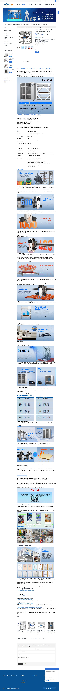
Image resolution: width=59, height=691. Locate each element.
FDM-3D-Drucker (24, 638)
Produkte (24, 4)
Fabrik (40, 4)
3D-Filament (6, 45)
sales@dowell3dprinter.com (10, 82)
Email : (4, 677)
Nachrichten (30, 4)
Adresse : (4, 675)
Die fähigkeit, (37, 37)
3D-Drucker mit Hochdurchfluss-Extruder (17, 24)
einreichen (20, 663)
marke (36, 33)
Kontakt (4, 673)
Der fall (36, 4)
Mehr (11, 56)
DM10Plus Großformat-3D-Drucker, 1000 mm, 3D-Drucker (11, 65)
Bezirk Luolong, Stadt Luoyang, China (11, 675)
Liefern (23, 675)
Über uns (53, 4)
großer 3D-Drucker (31, 638)
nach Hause (4, 24)
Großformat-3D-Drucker (7, 30)
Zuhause (18, 4)
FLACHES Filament (7, 41)
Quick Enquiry (57, 669)
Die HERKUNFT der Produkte (39, 34)
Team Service (24, 677)
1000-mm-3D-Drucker (39, 638)
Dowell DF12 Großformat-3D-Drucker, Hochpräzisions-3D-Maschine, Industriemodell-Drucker (11, 54)
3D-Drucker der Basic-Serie (8, 43)
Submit (47, 680)
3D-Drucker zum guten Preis (47, 638)
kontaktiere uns (47, 4)
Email (37, 51)
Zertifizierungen (24, 680)
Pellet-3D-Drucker (6, 35)
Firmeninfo (35, 675)
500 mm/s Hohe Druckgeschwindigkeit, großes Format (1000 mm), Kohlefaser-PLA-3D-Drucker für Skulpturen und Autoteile (11, 70)
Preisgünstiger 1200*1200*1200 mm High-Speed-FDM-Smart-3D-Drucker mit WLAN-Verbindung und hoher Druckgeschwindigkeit (11, 59)
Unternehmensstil (36, 677)
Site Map (23, 682)
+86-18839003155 (8, 80)
